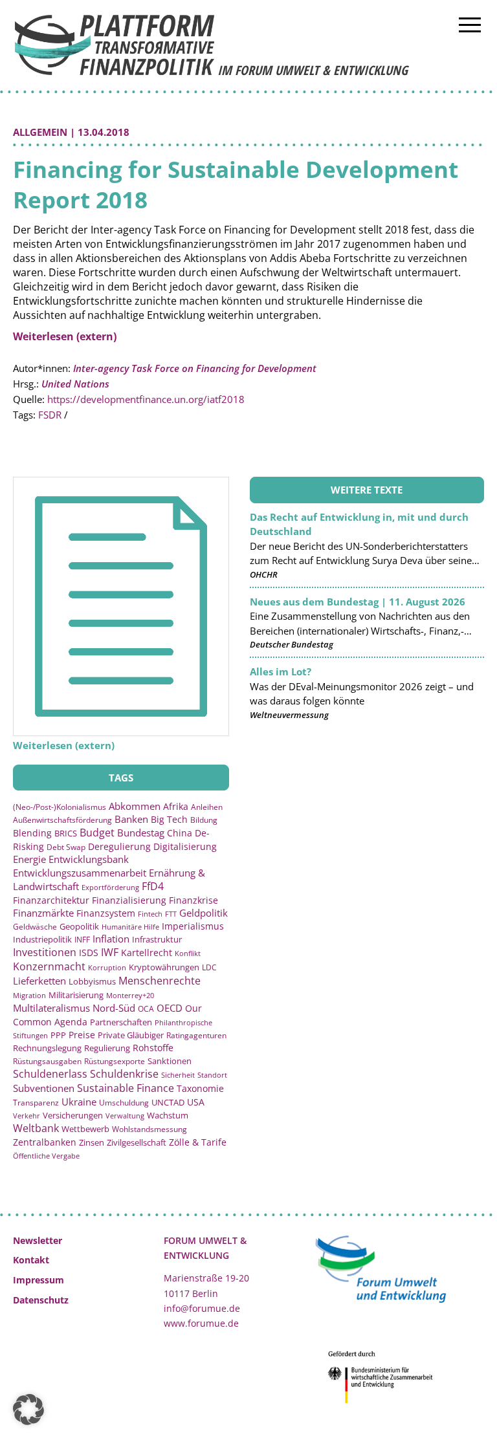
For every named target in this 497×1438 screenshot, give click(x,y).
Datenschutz (41, 1300)
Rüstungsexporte (114, 1061)
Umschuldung (124, 1102)
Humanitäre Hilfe (130, 926)
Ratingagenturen (196, 1035)
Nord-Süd (114, 1008)
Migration (29, 995)
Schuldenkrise (124, 1074)
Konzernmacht (49, 966)
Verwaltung (124, 1115)
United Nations (75, 383)
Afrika (175, 806)
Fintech (150, 914)
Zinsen (91, 1142)
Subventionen (43, 1088)
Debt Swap (66, 847)
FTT (171, 914)
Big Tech (169, 819)
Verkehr (26, 1115)
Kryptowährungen (164, 967)
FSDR (49, 414)
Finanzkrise (193, 900)
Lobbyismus (92, 981)
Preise (82, 1035)
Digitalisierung (185, 847)
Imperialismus (193, 926)
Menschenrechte (159, 981)
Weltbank (36, 1128)
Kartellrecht (146, 952)
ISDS (88, 952)
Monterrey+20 (130, 995)
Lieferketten (39, 980)
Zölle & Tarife (197, 1142)
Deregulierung (119, 846)
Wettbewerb (85, 1129)
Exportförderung (110, 887)
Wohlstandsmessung (149, 1129)
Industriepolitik (42, 939)
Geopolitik (79, 926)
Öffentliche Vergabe (46, 1155)
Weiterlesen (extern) (64, 336)
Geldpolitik (203, 912)
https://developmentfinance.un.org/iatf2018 (146, 399)
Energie (29, 859)
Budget (97, 832)
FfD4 (153, 886)
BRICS (65, 833)
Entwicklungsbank (89, 859)
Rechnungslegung (47, 1048)
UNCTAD (167, 1102)
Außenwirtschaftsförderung (62, 819)
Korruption (107, 967)
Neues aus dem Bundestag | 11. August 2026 (357, 601)
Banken (131, 818)
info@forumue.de (202, 1308)
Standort (212, 1075)
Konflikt (188, 953)
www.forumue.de (201, 1323)
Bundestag (140, 832)
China (179, 833)
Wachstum (167, 1115)
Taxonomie (200, 1088)
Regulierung (107, 1048)
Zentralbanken (44, 1142)
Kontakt (31, 1260)
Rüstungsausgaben (47, 1061)
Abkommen (134, 806)
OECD (169, 1007)
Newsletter (37, 1240)
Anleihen (207, 806)
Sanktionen (170, 1061)
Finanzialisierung (129, 900)
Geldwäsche (35, 926)
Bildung (203, 819)
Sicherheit (178, 1075)
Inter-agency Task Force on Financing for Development (194, 368)
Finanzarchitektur (51, 900)
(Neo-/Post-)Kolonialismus (59, 806)
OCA (146, 1008)
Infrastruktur (157, 939)
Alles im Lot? (280, 671)
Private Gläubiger (131, 1035)
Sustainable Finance (125, 1088)
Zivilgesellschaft (136, 1142)
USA (195, 1102)
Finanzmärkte (43, 912)
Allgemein (40, 131)
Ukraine (78, 1101)
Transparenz (36, 1102)
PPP (58, 1035)
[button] (28, 1409)
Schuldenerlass (50, 1074)
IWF (109, 952)
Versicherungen (73, 1115)
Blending (32, 833)
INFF (82, 939)
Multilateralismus (51, 1007)
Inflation (111, 938)
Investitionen (44, 952)
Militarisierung (76, 995)
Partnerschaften (121, 1022)
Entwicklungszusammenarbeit (79, 872)
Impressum (38, 1280)
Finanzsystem (105, 913)
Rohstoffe (153, 1047)
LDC (209, 967)
